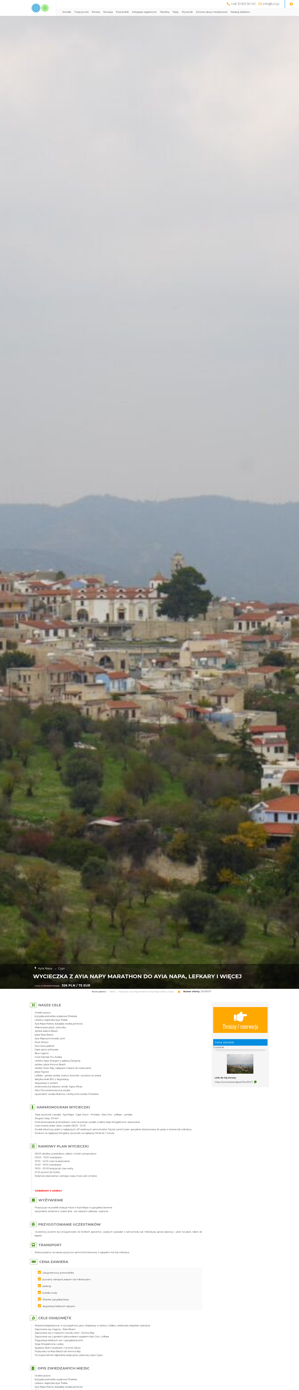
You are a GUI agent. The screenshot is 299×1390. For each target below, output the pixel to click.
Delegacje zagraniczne (144, 12)
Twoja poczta (81, 12)
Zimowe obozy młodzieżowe (212, 12)
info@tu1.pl (271, 4)
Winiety (96, 12)
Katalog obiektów (240, 12)
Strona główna (99, 992)
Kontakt (66, 12)
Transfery (165, 12)
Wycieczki (187, 12)
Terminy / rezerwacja (240, 1026)
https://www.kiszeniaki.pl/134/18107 (234, 1082)
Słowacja (108, 12)
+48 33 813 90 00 (243, 4)
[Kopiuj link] (255, 1081)
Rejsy (176, 12)
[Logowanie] (291, 4)
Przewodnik (122, 12)
